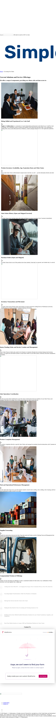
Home (1, 71)
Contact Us (5, 704)
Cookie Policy (6, 702)
